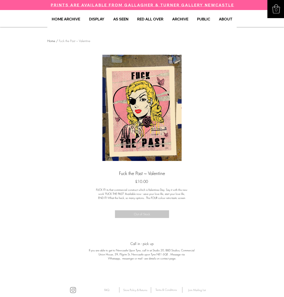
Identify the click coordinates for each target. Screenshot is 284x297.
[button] (276, 8)
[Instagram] (73, 290)
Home (51, 41)
